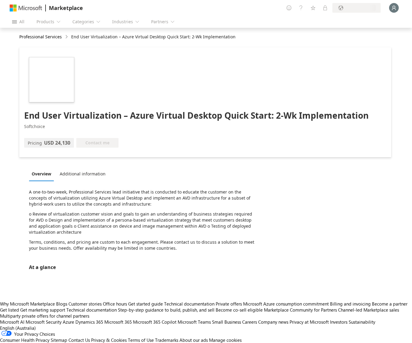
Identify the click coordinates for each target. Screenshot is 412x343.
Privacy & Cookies (109, 340)
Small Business (226, 322)
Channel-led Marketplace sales (368, 310)
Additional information (83, 174)
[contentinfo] (67, 37)
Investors (338, 322)
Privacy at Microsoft (309, 322)
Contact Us (79, 340)
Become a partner (389, 304)
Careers (249, 322)
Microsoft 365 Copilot (154, 322)
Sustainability (362, 322)
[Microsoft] (26, 8)
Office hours (115, 304)
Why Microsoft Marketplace (27, 304)
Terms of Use (141, 340)
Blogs (61, 304)
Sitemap (59, 340)
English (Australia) (18, 328)
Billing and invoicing (350, 304)
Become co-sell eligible (239, 310)
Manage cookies (225, 340)
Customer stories (85, 304)
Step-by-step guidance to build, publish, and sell (166, 310)
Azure (68, 322)
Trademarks (166, 340)
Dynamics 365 (89, 322)
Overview (41, 174)
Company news (273, 322)
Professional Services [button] (40, 37)
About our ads (193, 340)
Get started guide (145, 304)
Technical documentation (189, 304)
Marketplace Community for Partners (300, 310)
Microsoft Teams (194, 322)
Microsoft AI (12, 322)
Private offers (229, 304)
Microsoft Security (44, 322)
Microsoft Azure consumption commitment (286, 304)
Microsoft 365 (118, 322)
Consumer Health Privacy (24, 340)
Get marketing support (42, 310)
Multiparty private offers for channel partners (44, 316)
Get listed (9, 310)
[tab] (43, 173)
